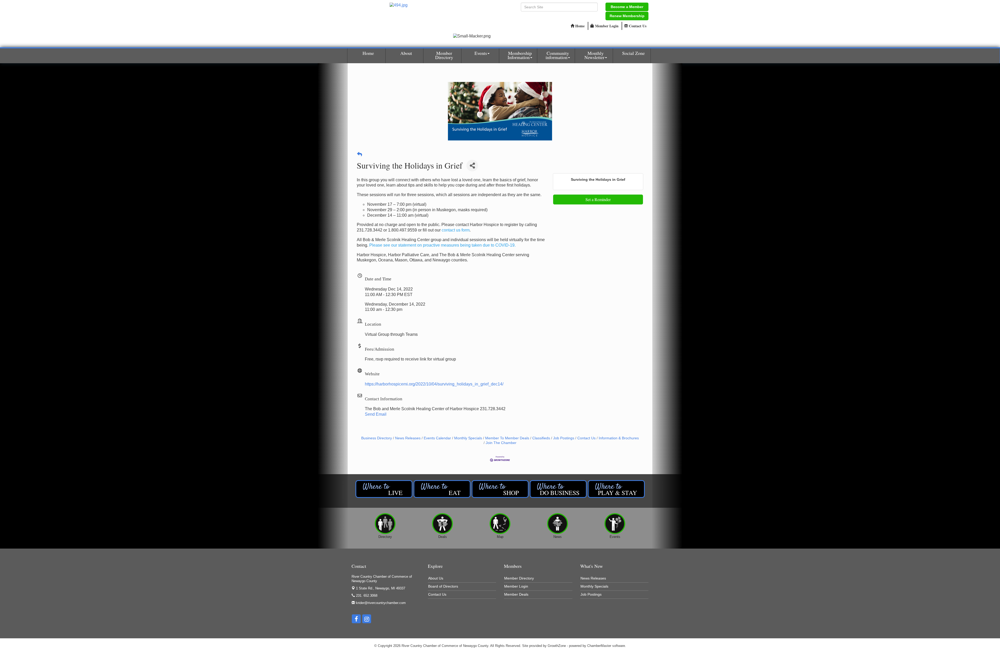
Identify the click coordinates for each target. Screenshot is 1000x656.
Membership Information (520, 55)
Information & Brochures (619, 438)
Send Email (375, 414)
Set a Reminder (598, 199)
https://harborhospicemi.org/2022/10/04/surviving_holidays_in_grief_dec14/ (434, 384)
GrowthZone (557, 646)
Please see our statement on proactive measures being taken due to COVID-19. (442, 245)
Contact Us (586, 438)
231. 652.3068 (366, 595)
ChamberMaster (599, 646)
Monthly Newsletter (594, 55)
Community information (557, 55)
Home (368, 53)
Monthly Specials (468, 438)
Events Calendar (437, 438)
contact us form (456, 230)
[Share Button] (472, 165)
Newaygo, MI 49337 (380, 588)
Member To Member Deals (507, 438)
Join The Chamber (501, 443)
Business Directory (376, 438)
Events (480, 53)
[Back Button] (359, 154)
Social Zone (633, 53)
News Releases (408, 438)
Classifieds (541, 438)
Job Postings (563, 438)
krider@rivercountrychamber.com (380, 603)
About (406, 53)
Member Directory (444, 55)
